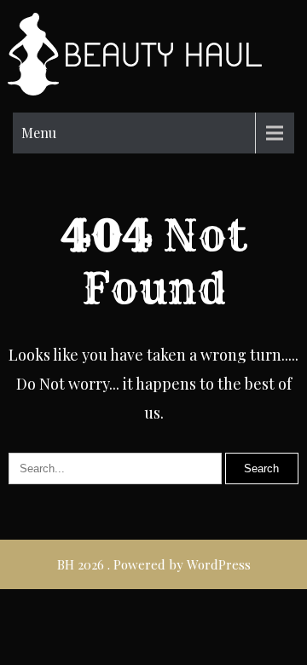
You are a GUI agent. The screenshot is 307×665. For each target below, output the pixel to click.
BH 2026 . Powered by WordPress (154, 564)
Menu (38, 133)
